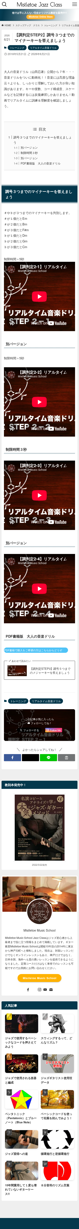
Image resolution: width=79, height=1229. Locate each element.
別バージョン (29, 147)
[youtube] (45, 989)
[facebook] (28, 989)
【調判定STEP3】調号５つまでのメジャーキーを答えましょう (50, 671)
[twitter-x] (34, 989)
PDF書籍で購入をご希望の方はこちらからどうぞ (33, 650)
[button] (12, 757)
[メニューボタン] (74, 4)
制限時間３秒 (29, 153)
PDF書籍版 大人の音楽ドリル (41, 163)
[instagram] (39, 989)
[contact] (51, 989)
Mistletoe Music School (39, 978)
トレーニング (17, 47)
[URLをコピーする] (66, 757)
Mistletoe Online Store (41, 16)
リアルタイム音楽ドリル (43, 47)
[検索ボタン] (4, 4)
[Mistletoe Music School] (39, 4)
